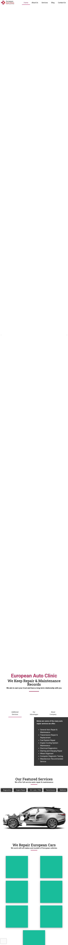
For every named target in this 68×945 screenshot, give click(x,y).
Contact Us (62, 3)
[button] (1, 335)
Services (45, 3)
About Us (35, 3)
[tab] (15, 708)
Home (26, 3)
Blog (52, 3)
